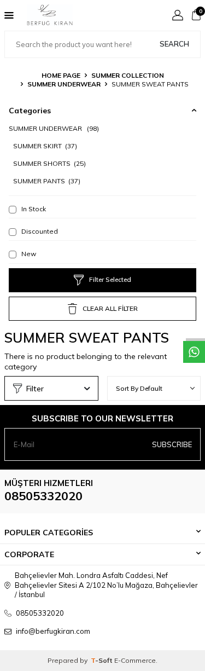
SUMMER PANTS (46, 181)
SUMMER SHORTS (49, 163)
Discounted (39, 231)
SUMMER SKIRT (45, 146)
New (28, 254)
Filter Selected (110, 279)
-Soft (102, 660)
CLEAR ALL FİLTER (110, 308)
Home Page (61, 75)
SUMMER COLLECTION (127, 75)
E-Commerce (135, 660)
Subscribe (172, 444)
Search (174, 43)
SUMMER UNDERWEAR (64, 84)
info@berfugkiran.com (53, 631)
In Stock (33, 209)
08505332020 (43, 496)
